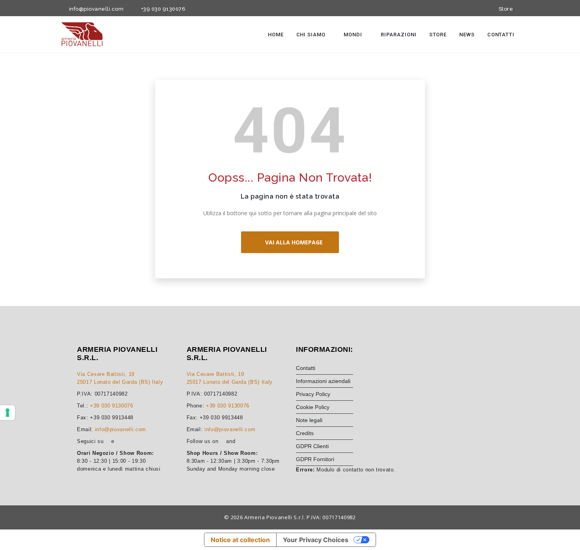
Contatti (501, 35)
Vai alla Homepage (292, 242)
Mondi (353, 35)
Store (504, 9)
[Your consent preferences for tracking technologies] (7, 412)
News (467, 35)
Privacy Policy (313, 394)
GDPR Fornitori (315, 459)
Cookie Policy (312, 407)
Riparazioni (399, 35)
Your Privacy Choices (315, 540)
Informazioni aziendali (323, 381)
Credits (305, 433)
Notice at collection (240, 540)
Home (276, 35)
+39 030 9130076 (161, 9)
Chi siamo (311, 35)
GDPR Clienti (312, 446)
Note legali (309, 420)
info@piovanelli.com (94, 9)
